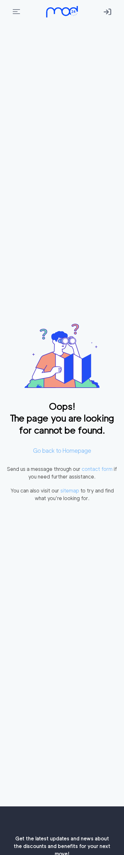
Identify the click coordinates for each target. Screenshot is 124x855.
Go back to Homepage (62, 450)
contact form (97, 469)
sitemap (69, 491)
